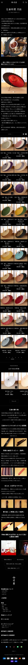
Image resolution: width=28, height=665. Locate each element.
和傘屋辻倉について (7, 589)
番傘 (3, 606)
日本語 (13, 651)
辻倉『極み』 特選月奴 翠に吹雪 (7, 220)
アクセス (4, 592)
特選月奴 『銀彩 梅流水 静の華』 (20, 329)
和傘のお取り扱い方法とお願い (14, 563)
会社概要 (24, 640)
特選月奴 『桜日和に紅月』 (7, 308)
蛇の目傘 (4, 604)
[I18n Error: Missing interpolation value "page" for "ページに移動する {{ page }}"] (6, 357)
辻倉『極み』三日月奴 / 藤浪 (20, 176)
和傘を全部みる (8, 559)
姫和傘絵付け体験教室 (8, 635)
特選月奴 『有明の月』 (20, 350)
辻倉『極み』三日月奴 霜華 (21, 153)
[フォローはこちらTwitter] (10, 647)
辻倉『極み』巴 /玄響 (7, 197)
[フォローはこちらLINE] (17, 647)
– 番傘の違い (5, 609)
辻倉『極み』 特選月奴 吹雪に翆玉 (7, 242)
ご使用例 (4, 598)
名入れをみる (20, 559)
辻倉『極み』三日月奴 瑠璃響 (7, 176)
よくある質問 (4, 640)
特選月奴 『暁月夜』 (7, 350)
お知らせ (4, 594)
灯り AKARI (5, 619)
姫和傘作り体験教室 (7, 631)
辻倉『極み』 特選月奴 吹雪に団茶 (7, 286)
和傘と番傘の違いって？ (14, 568)
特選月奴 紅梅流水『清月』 (21, 263)
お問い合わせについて (15, 640)
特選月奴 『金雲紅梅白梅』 (21, 285)
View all (14, 401)
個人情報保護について (6, 642)
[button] (2, 80)
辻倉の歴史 (5, 590)
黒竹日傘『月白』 (9, 391)
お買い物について (6, 625)
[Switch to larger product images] (23, 134)
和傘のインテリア (6, 615)
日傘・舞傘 (5, 608)
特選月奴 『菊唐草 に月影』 (21, 242)
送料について (5, 627)
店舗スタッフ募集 (18, 642)
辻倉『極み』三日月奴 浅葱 (7, 153)
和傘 (2, 603)
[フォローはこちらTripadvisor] (21, 647)
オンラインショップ (7, 624)
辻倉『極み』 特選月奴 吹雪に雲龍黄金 (7, 264)
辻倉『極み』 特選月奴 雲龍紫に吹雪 (21, 198)
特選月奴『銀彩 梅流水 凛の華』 (7, 329)
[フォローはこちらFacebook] (6, 647)
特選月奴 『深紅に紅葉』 (21, 308)
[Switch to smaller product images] (26, 134)
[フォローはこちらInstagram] (14, 647)
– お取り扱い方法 (6, 611)
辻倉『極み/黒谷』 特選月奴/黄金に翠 (21, 220)
